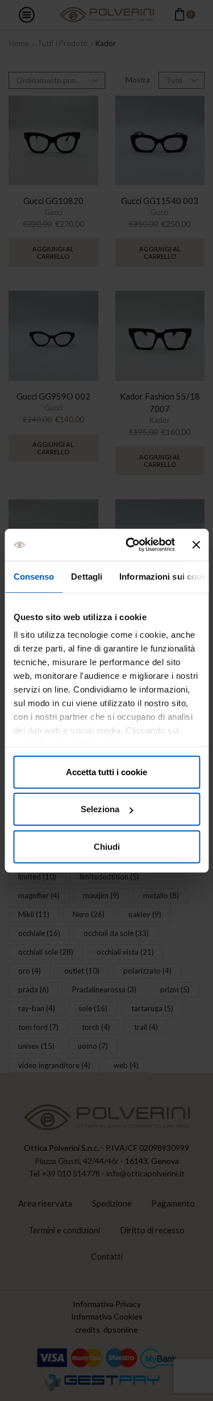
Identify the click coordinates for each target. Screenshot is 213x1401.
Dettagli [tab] (86, 576)
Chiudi (107, 846)
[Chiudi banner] (196, 545)
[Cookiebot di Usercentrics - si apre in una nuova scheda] (130, 544)
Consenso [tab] (33, 576)
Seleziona (100, 809)
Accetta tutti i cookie (106, 771)
